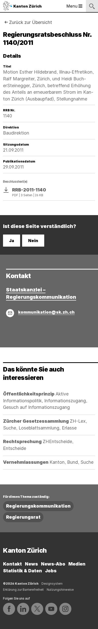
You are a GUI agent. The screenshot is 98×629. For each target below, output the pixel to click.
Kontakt (12, 564)
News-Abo (53, 564)
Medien (76, 564)
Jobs (51, 570)
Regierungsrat (23, 517)
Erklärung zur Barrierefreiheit (23, 589)
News (31, 564)
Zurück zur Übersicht (30, 22)
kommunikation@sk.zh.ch (46, 312)
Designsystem (52, 583)
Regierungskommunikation (38, 506)
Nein (33, 240)
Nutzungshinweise (60, 589)
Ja (11, 240)
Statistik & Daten (22, 570)
